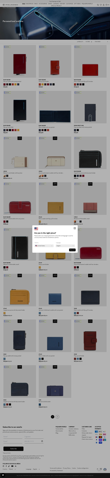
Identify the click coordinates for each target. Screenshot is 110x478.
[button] (75, 228)
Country (36, 242)
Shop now (72, 250)
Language (58, 242)
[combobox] (40, 246)
